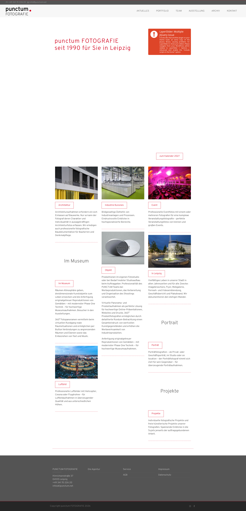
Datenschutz (164, 475)
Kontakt (232, 10)
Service (127, 469)
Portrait (169, 323)
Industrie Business (123, 183)
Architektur (76, 183)
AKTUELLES (143, 10)
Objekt (123, 248)
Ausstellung (196, 10)
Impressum (164, 469)
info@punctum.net (38, 2)
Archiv (216, 10)
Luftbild (76, 362)
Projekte (169, 391)
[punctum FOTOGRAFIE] (18, 10)
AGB (125, 475)
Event (169, 183)
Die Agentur (94, 469)
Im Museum (76, 261)
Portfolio (162, 10)
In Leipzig (169, 251)
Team (179, 10)
